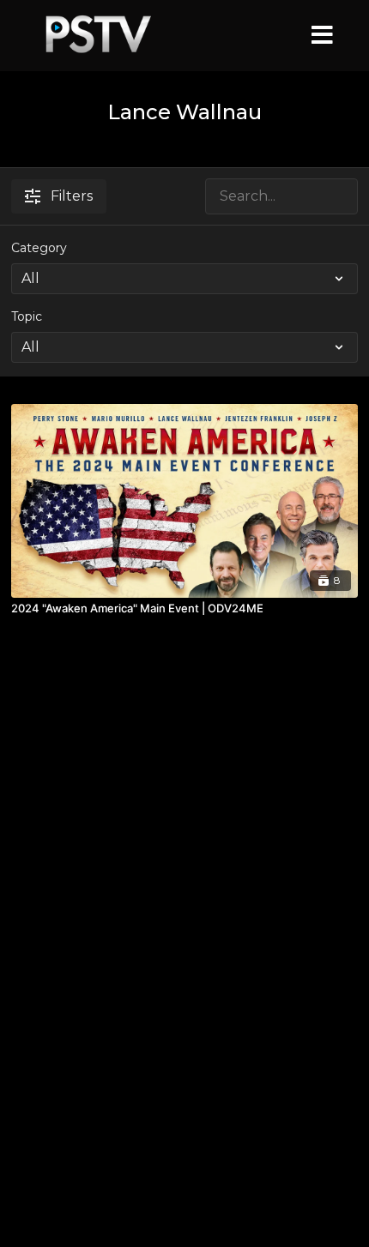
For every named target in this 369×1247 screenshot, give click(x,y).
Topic (26, 316)
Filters (72, 196)
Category (39, 248)
